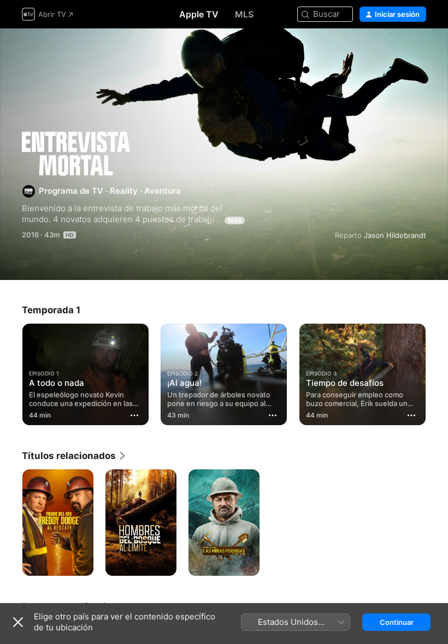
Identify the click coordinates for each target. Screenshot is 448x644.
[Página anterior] (11, 372)
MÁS (234, 220)
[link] (74, 456)
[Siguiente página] (437, 372)
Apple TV (199, 14)
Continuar (397, 622)
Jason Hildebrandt (395, 235)
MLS (244, 14)
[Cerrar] (18, 622)
